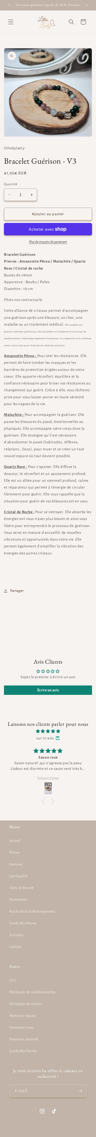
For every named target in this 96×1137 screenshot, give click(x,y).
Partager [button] (17, 591)
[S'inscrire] (80, 1090)
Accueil (15, 841)
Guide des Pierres (23, 923)
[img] (48, 731)
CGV (12, 980)
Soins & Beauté (21, 888)
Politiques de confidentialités (32, 992)
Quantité (10, 184)
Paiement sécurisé (23, 1039)
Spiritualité (18, 876)
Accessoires (18, 899)
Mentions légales (22, 1016)
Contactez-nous (21, 1027)
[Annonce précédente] (9, 5)
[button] (11, 22)
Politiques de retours (25, 1004)
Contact (15, 947)
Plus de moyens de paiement (48, 242)
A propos (16, 935)
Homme (15, 864)
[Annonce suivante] (87, 5)
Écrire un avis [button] (48, 690)
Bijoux (14, 852)
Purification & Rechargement (32, 911)
